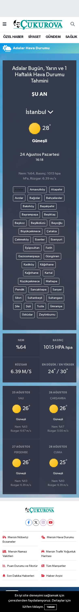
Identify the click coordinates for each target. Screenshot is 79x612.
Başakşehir (47, 206)
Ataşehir (56, 189)
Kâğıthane (47, 264)
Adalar (19, 189)
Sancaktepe (39, 289)
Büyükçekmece (31, 231)
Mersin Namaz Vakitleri (15, 554)
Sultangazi (55, 297)
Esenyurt (56, 239)
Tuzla (40, 306)
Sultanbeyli (35, 297)
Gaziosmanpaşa (29, 256)
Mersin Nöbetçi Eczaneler (15, 539)
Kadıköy (29, 264)
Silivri (18, 297)
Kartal (48, 272)
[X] (36, 522)
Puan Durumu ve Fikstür (22, 565)
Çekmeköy (22, 239)
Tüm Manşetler (56, 565)
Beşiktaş (50, 214)
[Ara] (72, 24)
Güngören (52, 256)
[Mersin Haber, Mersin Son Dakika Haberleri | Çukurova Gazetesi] (38, 24)
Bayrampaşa (30, 214)
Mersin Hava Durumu (60, 537)
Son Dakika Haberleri (20, 575)
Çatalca (52, 231)
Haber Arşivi (54, 575)
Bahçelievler (54, 197)
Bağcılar (35, 197)
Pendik (19, 289)
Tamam (50, 607)
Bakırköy (28, 206)
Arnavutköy (37, 189)
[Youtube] (50, 522)
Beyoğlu (56, 223)
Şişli (28, 306)
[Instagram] (43, 522)
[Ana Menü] (4, 24)
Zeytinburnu (47, 314)
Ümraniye (56, 306)
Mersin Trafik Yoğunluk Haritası (58, 554)
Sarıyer (57, 289)
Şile (17, 306)
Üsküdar (27, 314)
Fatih (49, 247)
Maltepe (51, 281)
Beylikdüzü (38, 223)
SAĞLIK (71, 37)
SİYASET (34, 37)
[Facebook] (28, 522)
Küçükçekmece (30, 281)
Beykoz (20, 223)
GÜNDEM (53, 37)
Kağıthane (31, 272)
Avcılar (19, 197)
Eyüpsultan (32, 247)
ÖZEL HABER (13, 37)
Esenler (40, 239)
